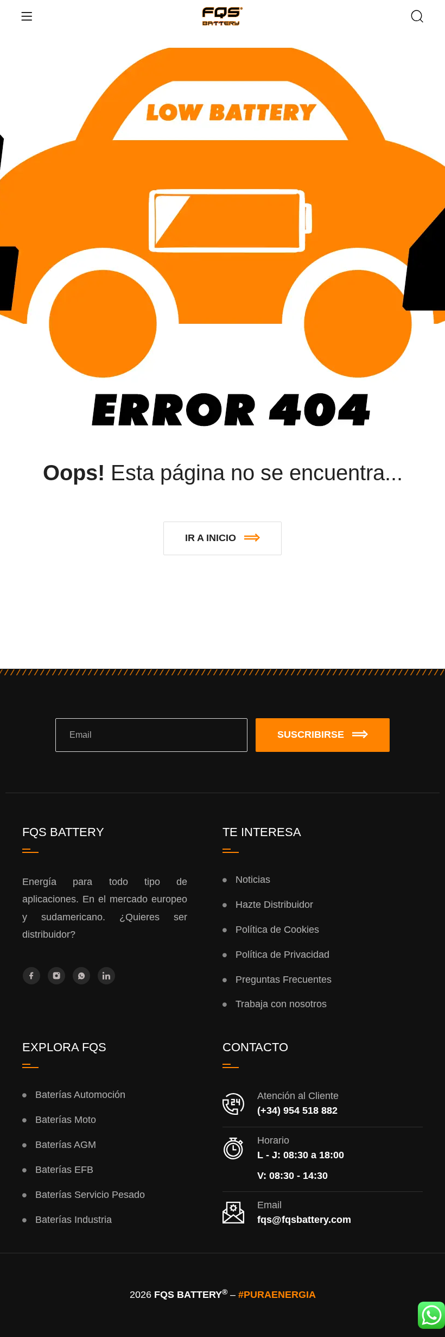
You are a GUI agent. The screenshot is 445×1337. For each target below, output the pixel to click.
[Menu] (26, 16)
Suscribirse (310, 734)
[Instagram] (56, 975)
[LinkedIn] (106, 975)
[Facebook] (31, 975)
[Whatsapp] (81, 975)
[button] (222, 538)
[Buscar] (417, 17)
